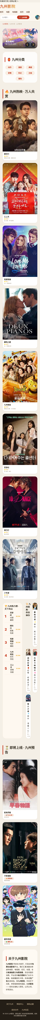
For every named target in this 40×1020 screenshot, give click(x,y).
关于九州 (9, 1004)
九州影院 (5, 24)
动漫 (28, 12)
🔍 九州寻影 (23, 17)
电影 (8, 12)
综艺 (22, 12)
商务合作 (15, 1010)
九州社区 (25, 1010)
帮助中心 (20, 1004)
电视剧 (14, 12)
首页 (1, 12)
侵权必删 (30, 1004)
